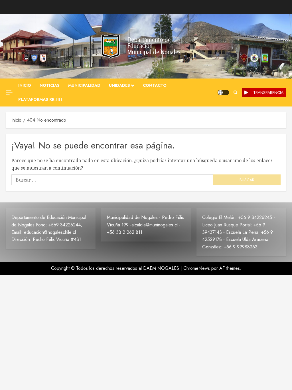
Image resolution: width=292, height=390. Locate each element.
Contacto (155, 85)
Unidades (119, 85)
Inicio (24, 85)
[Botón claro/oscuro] (223, 92)
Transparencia (268, 92)
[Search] (235, 92)
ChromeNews (196, 268)
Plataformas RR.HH (40, 99)
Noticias (50, 85)
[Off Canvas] (9, 92)
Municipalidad (84, 85)
